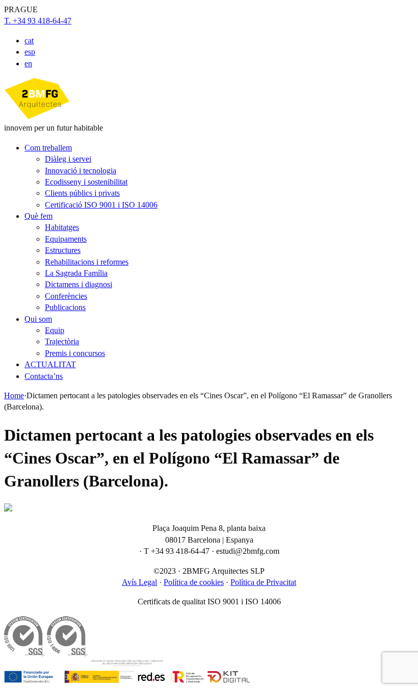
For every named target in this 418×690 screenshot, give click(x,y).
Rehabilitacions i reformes (86, 262)
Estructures (63, 250)
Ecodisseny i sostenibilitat (86, 181)
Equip (54, 330)
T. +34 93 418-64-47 (37, 20)
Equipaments (66, 239)
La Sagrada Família (76, 273)
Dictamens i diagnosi (78, 284)
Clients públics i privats (82, 193)
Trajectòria (62, 341)
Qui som (38, 319)
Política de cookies (194, 582)
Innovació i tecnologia (80, 170)
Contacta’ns (43, 376)
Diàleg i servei (68, 159)
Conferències (66, 296)
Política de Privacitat (263, 582)
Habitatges (62, 227)
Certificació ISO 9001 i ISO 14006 (101, 204)
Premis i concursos (75, 353)
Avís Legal (139, 582)
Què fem (38, 216)
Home (14, 395)
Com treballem (48, 147)
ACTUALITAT (50, 364)
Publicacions (65, 307)
